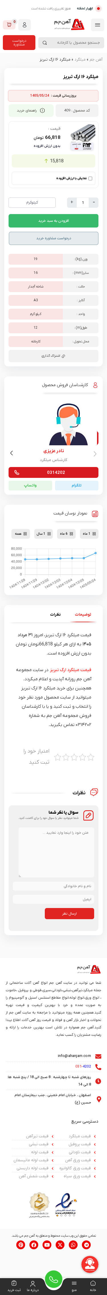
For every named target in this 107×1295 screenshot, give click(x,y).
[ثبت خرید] (14, 1284)
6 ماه (64, 534)
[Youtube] (47, 1244)
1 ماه (86, 534)
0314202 (56, 473)
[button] (12, 454)
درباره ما (33, 1290)
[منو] (74, 1284)
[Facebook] (33, 1244)
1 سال (41, 534)
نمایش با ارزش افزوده (71, 178)
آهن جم (96, 59)
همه (18, 534)
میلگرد (80, 59)
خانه (93, 1290)
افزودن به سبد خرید (53, 220)
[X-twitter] (60, 1244)
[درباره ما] (33, 1284)
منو (74, 1290)
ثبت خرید (14, 1290)
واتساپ (30, 485)
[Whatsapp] (73, 1244)
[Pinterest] (20, 1244)
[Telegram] (86, 1244)
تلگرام (77, 485)
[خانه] (93, 1284)
